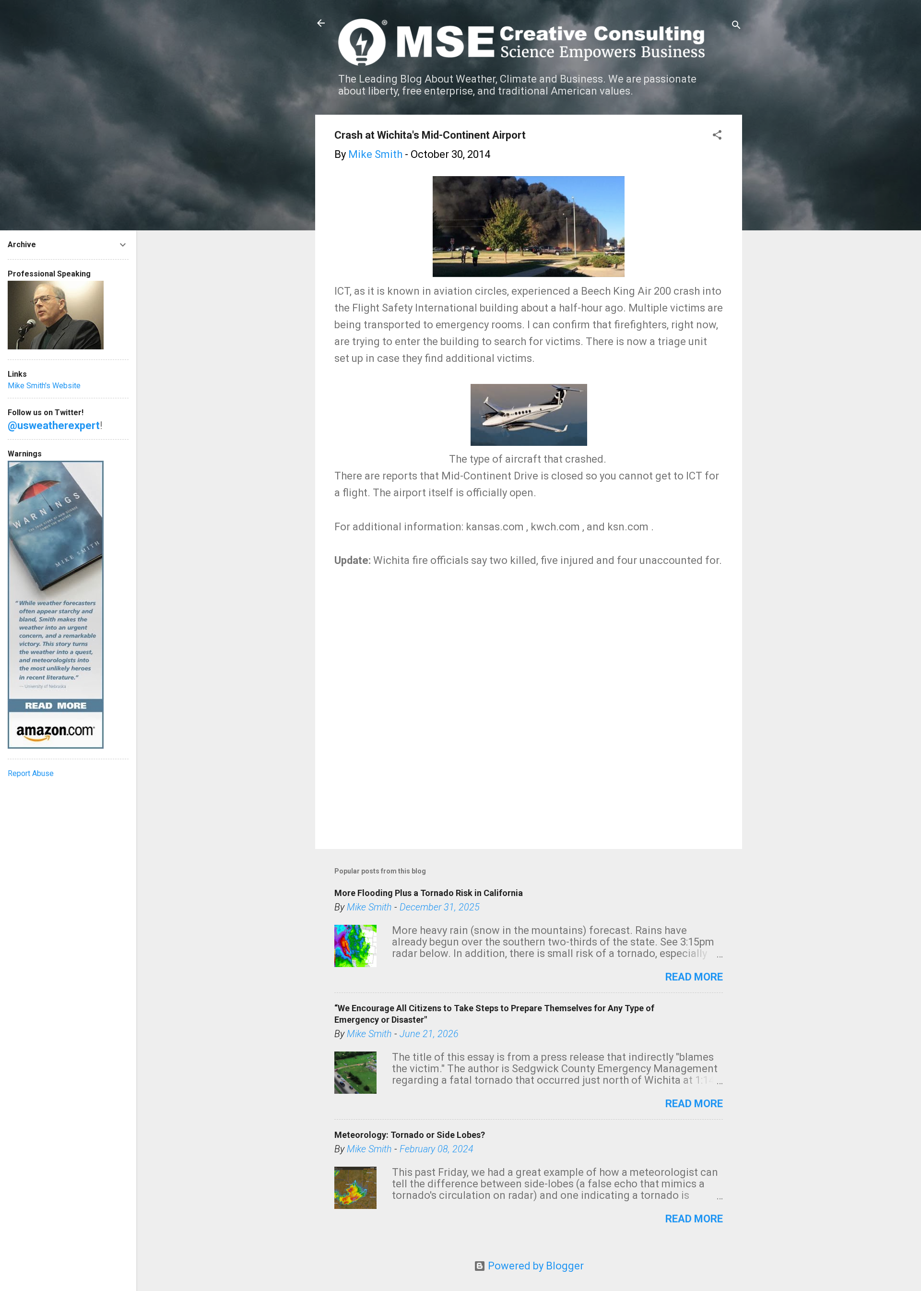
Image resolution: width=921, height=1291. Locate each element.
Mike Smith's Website (44, 385)
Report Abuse (31, 773)
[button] (717, 136)
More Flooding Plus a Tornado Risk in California (428, 893)
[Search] (736, 26)
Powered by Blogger (534, 1266)
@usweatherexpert (54, 425)
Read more (694, 977)
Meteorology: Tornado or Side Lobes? (409, 1135)
